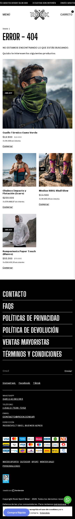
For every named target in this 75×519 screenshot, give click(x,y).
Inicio (5, 28)
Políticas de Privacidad (31, 318)
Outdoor (25, 461)
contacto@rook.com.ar (19, 416)
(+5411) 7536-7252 (14, 407)
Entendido (45, 513)
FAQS (8, 306)
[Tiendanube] (13, 490)
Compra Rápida (16, 512)
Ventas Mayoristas (26, 342)
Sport (35, 461)
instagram (9, 383)
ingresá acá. (60, 504)
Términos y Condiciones (32, 354)
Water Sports (11, 461)
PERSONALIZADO (11, 466)
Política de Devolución (31, 330)
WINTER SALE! (47, 461)
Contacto (14, 294)
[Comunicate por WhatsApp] (68, 500)
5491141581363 (13, 399)
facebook (24, 383)
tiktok (36, 383)
